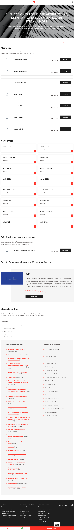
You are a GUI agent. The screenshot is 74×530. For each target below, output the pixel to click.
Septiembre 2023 (46, 190)
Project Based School (53, 40)
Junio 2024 (7, 179)
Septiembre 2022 (46, 211)
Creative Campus (5, 513)
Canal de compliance (43, 504)
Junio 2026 (7, 147)
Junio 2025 (44, 157)
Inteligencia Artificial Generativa (17, 349)
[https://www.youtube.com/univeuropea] (66, 505)
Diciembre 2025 (9, 157)
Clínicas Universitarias (6, 509)
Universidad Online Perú (7, 520)
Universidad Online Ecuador (8, 517)
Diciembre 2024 (46, 168)
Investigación (44, 40)
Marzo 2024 (44, 179)
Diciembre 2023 (9, 190)
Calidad (71, 40)
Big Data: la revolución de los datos (17, 473)
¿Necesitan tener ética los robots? (17, 454)
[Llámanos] (7, 528)
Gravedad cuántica (13, 459)
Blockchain (11, 447)
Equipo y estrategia (12, 40)
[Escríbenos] (22, 528)
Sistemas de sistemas (13, 450)
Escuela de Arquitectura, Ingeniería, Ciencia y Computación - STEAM (28, 36)
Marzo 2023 (44, 200)
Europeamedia (42, 515)
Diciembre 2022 (9, 211)
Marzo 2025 (7, 168)
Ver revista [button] (34, 296)
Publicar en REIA (31, 290)
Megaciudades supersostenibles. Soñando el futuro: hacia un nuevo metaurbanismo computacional (17, 389)
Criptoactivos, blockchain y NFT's (17, 401)
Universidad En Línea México (27, 504)
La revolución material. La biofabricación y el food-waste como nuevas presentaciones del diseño (18, 365)
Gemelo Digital (12, 377)
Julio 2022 (6, 222)
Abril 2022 (43, 222)
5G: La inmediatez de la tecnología (17, 407)
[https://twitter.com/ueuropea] (72, 505)
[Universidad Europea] (12, 36)
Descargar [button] (65, 59)
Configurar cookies (24, 511)
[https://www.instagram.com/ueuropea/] (63, 505)
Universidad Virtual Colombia (8, 515)
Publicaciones (64, 40)
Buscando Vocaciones (44, 513)
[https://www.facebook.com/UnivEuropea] (60, 505)
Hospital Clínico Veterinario (8, 511)
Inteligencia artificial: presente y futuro (18, 478)
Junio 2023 (7, 200)
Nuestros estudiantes (23, 40)
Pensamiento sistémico (14, 354)
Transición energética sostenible (16, 429)
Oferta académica (34, 40)
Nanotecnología (12, 483)
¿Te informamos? (51, 528)
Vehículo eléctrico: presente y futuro (17, 396)
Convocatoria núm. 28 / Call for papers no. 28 (39, 292)
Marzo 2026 (44, 147)
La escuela (3, 40)
